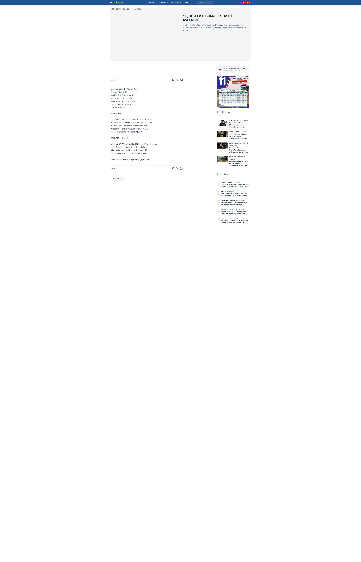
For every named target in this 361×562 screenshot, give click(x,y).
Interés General (234, 132)
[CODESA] (233, 92)
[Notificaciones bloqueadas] (239, 2)
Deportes (185, 11)
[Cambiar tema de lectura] (194, 2)
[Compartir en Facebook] (173, 80)
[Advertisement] (163, 69)
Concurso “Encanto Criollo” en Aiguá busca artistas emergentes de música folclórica (237, 150)
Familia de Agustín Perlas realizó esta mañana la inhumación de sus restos (238, 163)
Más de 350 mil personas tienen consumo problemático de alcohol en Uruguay (238, 136)
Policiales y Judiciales (237, 157)
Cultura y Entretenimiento (238, 143)
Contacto (187, 2)
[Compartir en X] (177, 80)
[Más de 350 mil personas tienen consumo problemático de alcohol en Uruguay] (222, 134)
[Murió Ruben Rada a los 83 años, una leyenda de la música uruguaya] (222, 123)
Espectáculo (233, 120)
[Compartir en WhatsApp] (181, 80)
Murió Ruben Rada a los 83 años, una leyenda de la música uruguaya (238, 125)
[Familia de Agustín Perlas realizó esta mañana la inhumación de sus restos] (222, 159)
